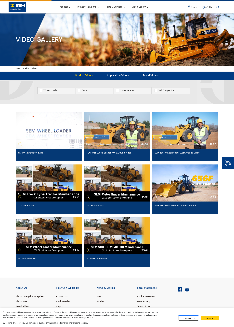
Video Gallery (139, 7)
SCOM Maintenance (97, 258)
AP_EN (208, 7)
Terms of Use (143, 306)
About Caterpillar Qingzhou (30, 296)
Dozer (85, 90)
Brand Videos (151, 75)
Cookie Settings (188, 318)
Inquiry (60, 306)
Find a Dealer (63, 301)
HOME (19, 68)
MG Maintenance (95, 206)
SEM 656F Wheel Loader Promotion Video (176, 206)
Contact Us (62, 296)
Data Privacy (143, 301)
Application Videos (118, 75)
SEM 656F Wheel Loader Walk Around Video (177, 153)
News (99, 296)
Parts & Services (114, 7)
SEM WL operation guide (30, 153)
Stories (100, 301)
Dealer (194, 7)
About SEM (21, 301)
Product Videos (84, 75)
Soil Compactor (166, 90)
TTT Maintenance (27, 206)
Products (63, 7)
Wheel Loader (50, 90)
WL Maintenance (26, 258)
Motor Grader (127, 90)
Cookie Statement (146, 296)
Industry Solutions (86, 7)
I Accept (209, 318)
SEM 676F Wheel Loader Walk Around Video (109, 153)
